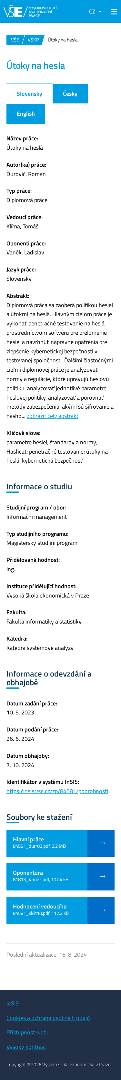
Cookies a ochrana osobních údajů (48, 1018)
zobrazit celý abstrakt (52, 416)
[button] (113, 11)
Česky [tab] (70, 93)
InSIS (12, 1003)
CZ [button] (92, 11)
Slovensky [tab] (29, 93)
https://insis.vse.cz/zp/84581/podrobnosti (57, 791)
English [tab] (26, 113)
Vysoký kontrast (26, 1046)
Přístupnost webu (28, 1032)
